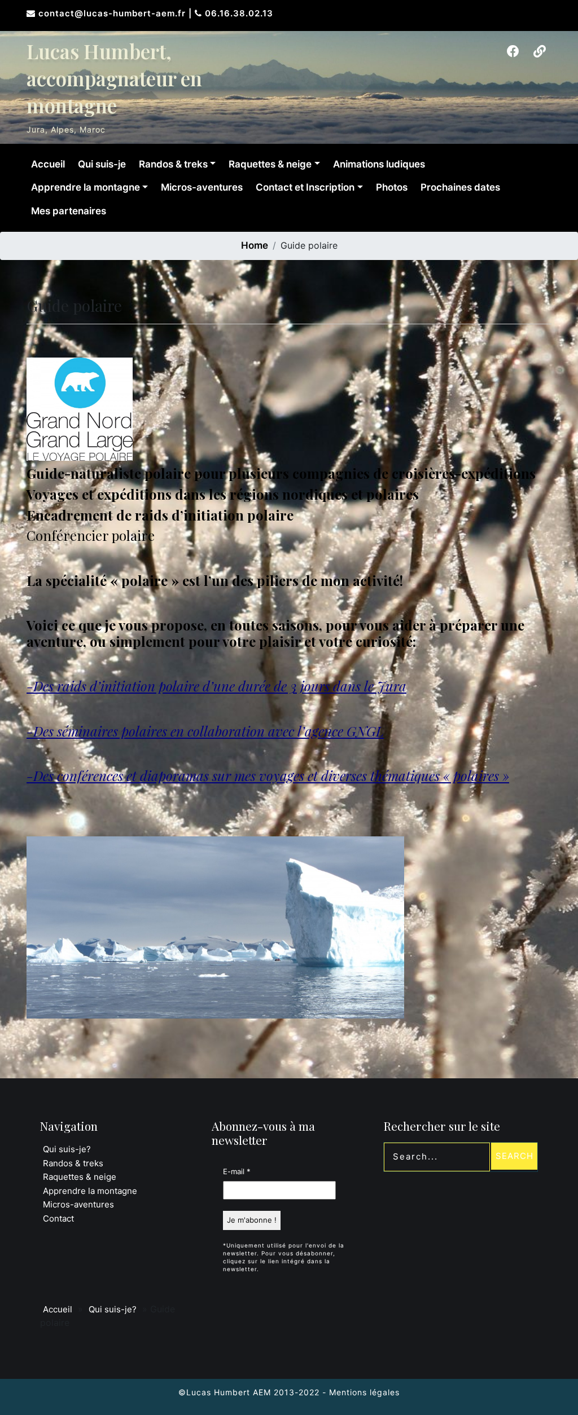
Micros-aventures (202, 187)
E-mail (237, 1171)
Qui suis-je (102, 164)
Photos (392, 187)
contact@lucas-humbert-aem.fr (113, 13)
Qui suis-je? (67, 1149)
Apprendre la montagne (85, 187)
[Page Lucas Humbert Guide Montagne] (513, 51)
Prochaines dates (460, 187)
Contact (58, 1218)
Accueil (48, 164)
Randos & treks (173, 164)
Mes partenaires (68, 211)
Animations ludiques (379, 164)
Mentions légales (364, 1392)
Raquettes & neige (270, 164)
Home (254, 245)
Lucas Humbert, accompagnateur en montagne (114, 78)
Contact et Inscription (305, 187)
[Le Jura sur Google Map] (539, 51)
